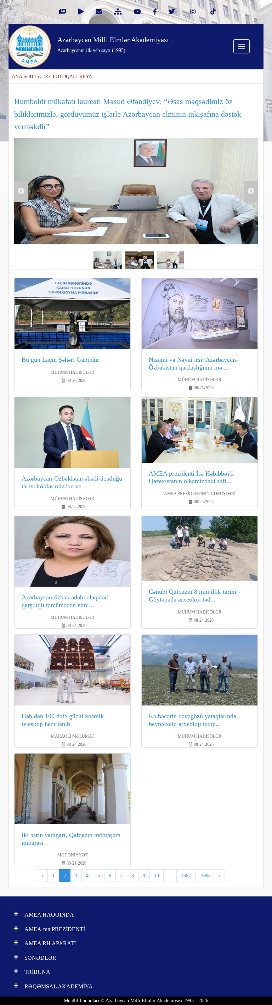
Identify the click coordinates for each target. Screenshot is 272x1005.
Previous (21, 191)
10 (156, 875)
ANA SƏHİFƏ (26, 76)
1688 (205, 875)
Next (251, 191)
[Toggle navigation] (241, 46)
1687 (186, 875)
